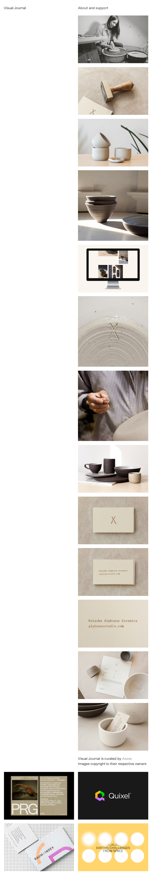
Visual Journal (15, 8)
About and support (93, 8)
